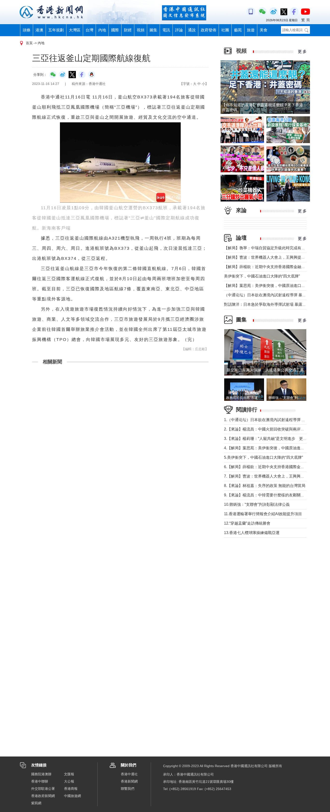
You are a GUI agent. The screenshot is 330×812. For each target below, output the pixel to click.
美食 (263, 30)
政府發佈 (208, 30)
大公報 (69, 781)
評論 (179, 30)
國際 (115, 30)
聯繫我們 (127, 789)
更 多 (302, 51)
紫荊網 (36, 803)
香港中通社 (129, 774)
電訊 (166, 30)
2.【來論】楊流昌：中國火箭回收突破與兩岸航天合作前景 (274, 429)
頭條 (26, 30)
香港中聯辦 (39, 781)
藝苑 (238, 30)
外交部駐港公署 (43, 789)
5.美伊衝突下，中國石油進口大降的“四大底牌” (263, 457)
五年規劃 (56, 30)
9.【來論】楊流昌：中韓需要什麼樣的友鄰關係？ (266, 495)
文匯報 (69, 774)
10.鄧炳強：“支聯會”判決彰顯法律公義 (257, 504)
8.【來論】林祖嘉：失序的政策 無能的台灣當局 (264, 486)
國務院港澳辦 (41, 774)
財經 (128, 30)
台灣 (89, 30)
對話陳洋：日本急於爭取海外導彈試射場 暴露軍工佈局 (271, 304)
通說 (192, 30)
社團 (225, 30)
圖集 (153, 30)
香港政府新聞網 (43, 796)
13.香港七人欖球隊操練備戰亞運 (252, 533)
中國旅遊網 (72, 796)
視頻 (140, 30)
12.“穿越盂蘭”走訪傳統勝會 (247, 523)
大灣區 (74, 30)
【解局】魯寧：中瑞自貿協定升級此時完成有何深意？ (270, 248)
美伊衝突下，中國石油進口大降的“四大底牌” (262, 276)
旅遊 (251, 30)
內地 (102, 30)
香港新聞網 (129, 781)
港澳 (39, 30)
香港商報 (71, 789)
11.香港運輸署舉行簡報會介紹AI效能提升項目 (263, 514)
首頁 (29, 43)
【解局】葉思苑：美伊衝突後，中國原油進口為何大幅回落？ (276, 286)
